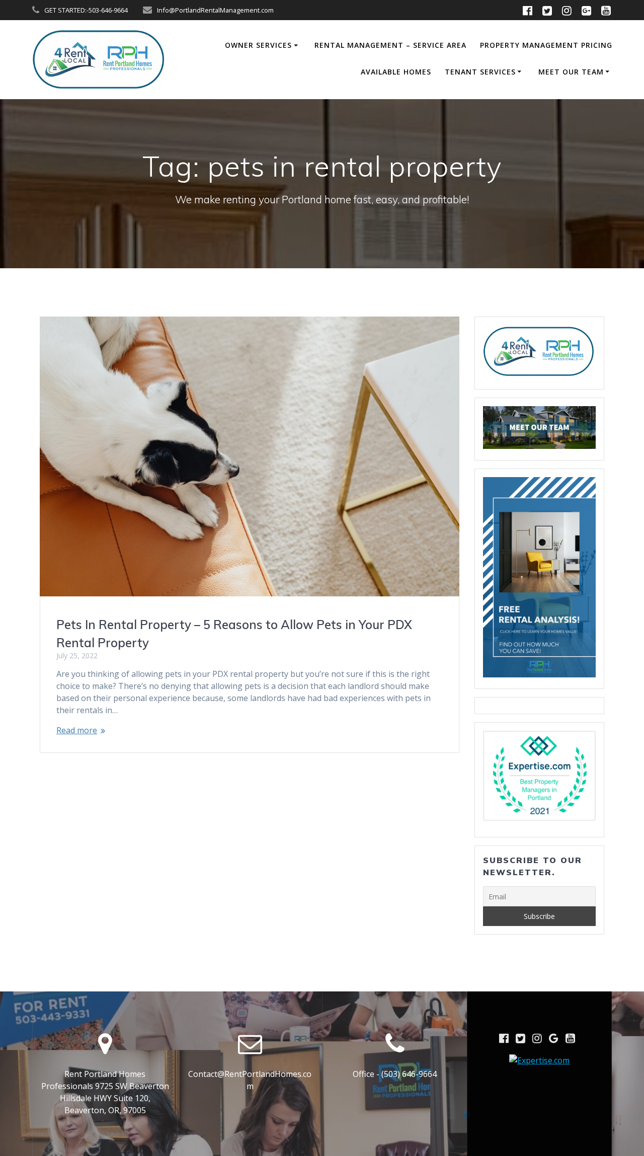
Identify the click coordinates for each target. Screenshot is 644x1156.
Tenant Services (480, 71)
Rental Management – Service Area (390, 45)
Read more (76, 730)
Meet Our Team (571, 71)
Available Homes (396, 71)
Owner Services (258, 45)
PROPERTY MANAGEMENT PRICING (546, 45)
